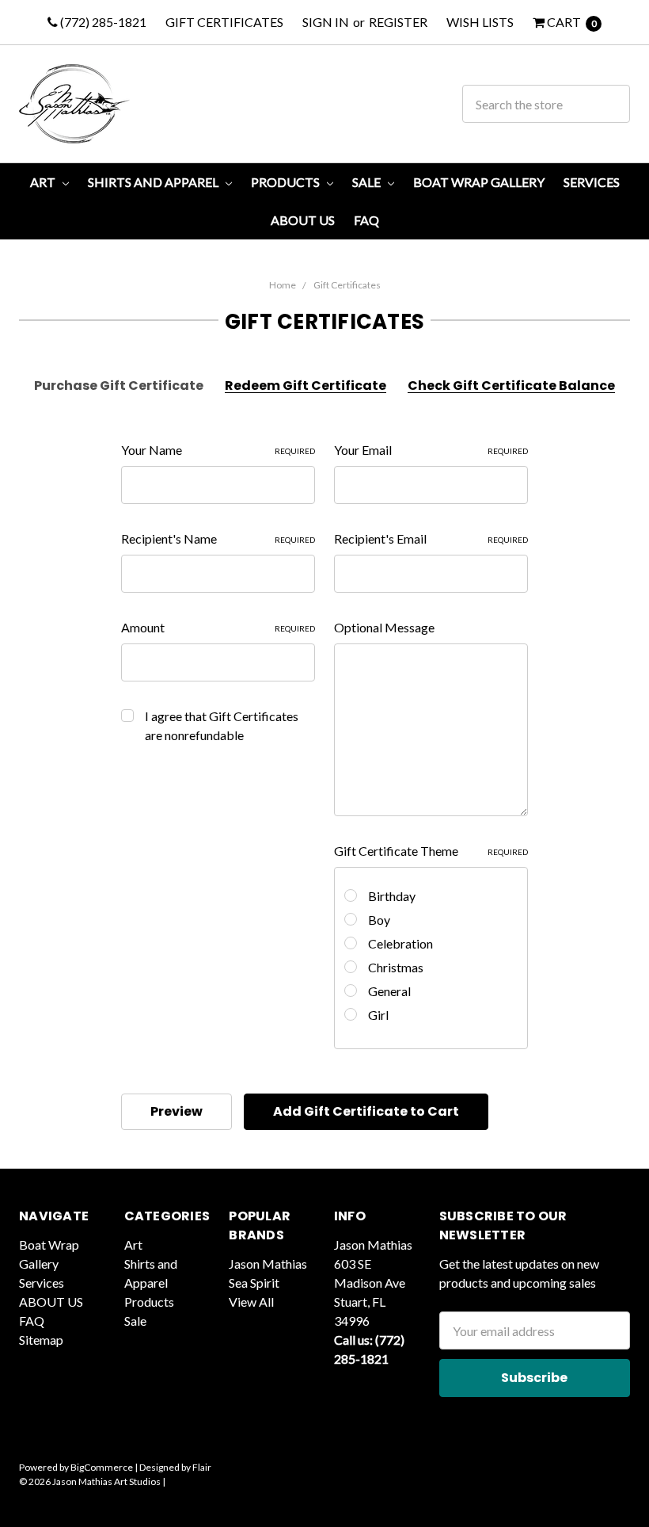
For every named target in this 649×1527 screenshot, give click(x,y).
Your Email (431, 449)
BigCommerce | (104, 1467)
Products (286, 181)
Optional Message (384, 627)
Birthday (392, 895)
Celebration (400, 943)
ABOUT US (303, 219)
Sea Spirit (254, 1282)
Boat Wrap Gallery (479, 181)
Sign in (325, 21)
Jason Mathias (268, 1263)
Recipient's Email (431, 538)
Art (44, 181)
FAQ (366, 219)
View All (251, 1301)
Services (592, 181)
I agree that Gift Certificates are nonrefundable (221, 725)
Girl (378, 1014)
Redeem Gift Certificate (305, 386)
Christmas (395, 967)
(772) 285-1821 (102, 21)
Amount (218, 627)
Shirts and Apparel (154, 181)
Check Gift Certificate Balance (511, 386)
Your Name (218, 449)
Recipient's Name (218, 538)
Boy (379, 919)
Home (282, 285)
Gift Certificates (224, 21)
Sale (367, 181)
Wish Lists (480, 21)
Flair (201, 1467)
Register (398, 21)
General (389, 990)
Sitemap (41, 1339)
